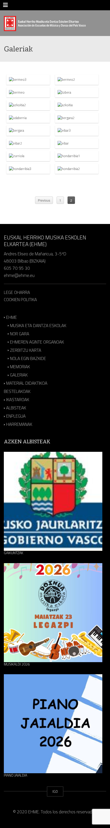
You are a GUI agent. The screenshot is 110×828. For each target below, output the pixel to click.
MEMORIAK (20, 367)
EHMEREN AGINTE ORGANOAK (37, 342)
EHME (11, 317)
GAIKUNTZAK (13, 553)
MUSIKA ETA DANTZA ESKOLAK (38, 325)
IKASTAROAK (17, 399)
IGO (55, 791)
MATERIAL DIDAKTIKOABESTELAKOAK (25, 387)
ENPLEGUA (16, 416)
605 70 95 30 (17, 268)
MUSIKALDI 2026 (17, 664)
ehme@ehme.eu (20, 275)
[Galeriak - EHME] (45, 23)
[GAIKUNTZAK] (53, 501)
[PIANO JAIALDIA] (53, 723)
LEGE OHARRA (17, 292)
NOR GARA (19, 334)
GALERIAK (19, 375)
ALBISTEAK (16, 408)
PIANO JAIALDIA (15, 775)
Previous (44, 200)
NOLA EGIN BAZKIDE (28, 358)
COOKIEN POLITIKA (20, 299)
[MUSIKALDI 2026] (53, 612)
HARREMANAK (19, 424)
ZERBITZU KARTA (25, 350)
